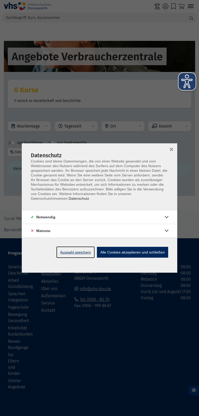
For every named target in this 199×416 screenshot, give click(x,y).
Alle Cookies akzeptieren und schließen (132, 252)
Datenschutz (79, 198)
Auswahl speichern (75, 252)
